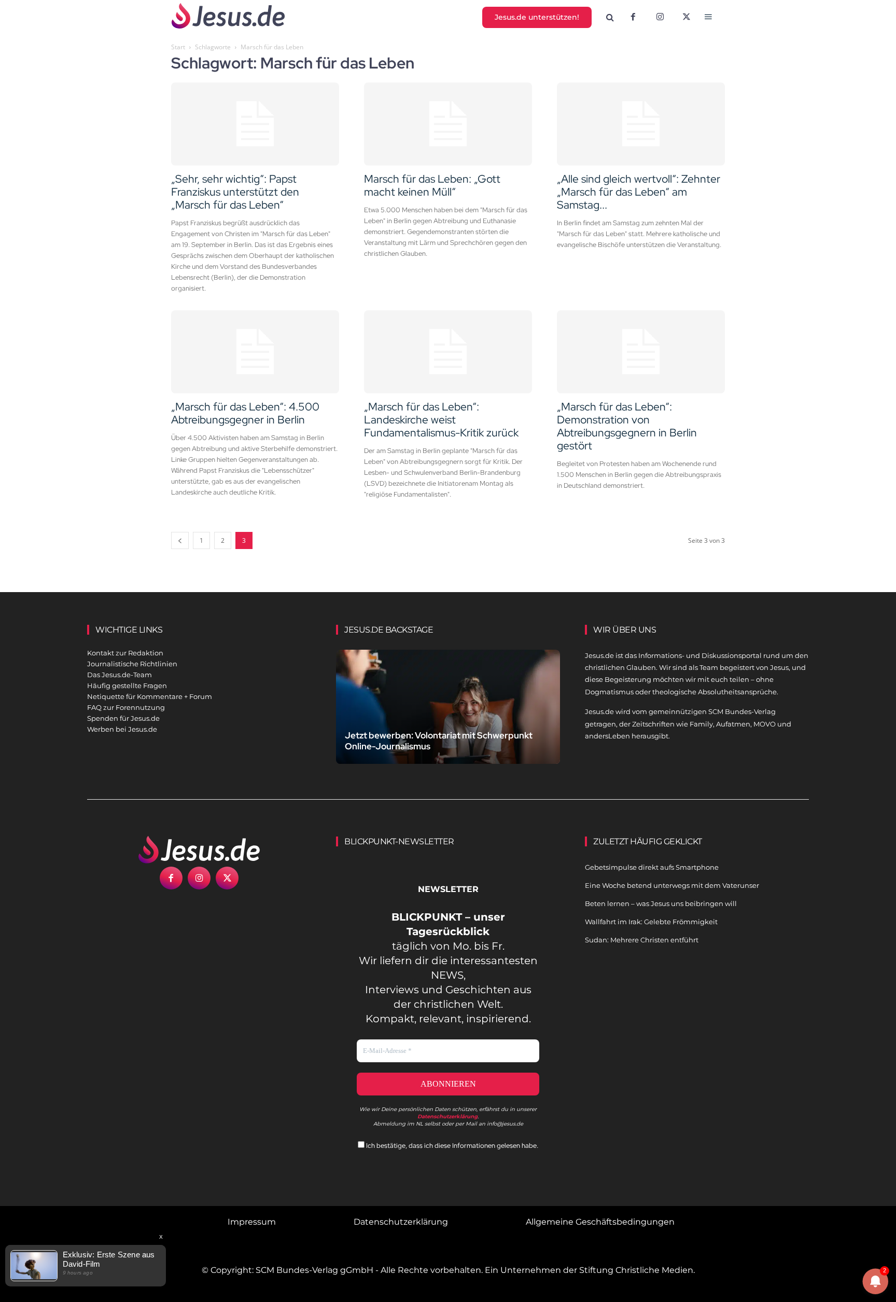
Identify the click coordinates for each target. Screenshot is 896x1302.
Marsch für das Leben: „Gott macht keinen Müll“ (432, 185)
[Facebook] (633, 18)
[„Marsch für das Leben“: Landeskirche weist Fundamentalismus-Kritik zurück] (448, 351)
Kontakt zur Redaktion (125, 653)
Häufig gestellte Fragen (127, 685)
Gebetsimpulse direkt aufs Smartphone (652, 867)
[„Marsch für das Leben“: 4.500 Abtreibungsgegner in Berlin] (255, 351)
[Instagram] (660, 18)
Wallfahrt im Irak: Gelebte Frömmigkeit (651, 921)
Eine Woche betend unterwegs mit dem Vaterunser (672, 885)
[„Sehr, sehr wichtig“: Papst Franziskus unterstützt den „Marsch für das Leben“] (255, 124)
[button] (610, 18)
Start (178, 47)
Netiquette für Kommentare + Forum (149, 696)
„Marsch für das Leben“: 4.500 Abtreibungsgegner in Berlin (245, 413)
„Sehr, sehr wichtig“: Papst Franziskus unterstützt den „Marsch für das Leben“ (235, 192)
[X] (687, 18)
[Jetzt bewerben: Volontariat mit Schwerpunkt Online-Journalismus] (448, 719)
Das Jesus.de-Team (119, 674)
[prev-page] (180, 540)
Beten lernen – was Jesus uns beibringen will (661, 903)
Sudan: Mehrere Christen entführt (641, 940)
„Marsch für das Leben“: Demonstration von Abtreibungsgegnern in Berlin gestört (627, 426)
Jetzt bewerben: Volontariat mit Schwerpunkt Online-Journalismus (439, 741)
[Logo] (199, 849)
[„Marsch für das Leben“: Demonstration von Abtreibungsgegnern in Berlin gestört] (641, 351)
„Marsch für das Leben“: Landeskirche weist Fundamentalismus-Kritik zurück (441, 420)
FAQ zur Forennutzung (126, 707)
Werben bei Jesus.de (122, 729)
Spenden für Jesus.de (123, 718)
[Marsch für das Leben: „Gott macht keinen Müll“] (448, 124)
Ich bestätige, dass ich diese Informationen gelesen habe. (451, 1145)
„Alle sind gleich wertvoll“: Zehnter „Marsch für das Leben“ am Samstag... (638, 192)
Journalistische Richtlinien (132, 664)
